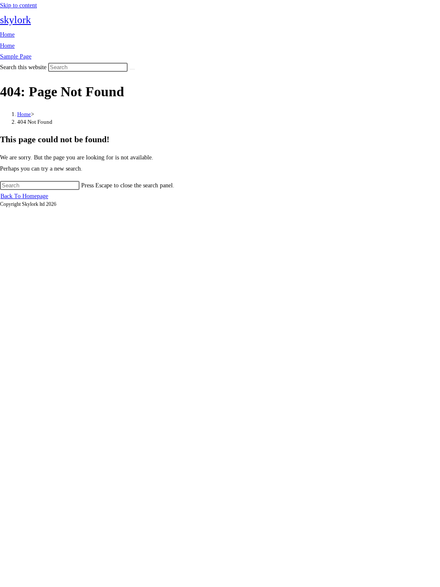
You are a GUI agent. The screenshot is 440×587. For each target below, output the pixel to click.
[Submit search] (132, 69)
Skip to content (18, 5)
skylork (15, 19)
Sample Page (15, 56)
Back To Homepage (24, 196)
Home (7, 34)
